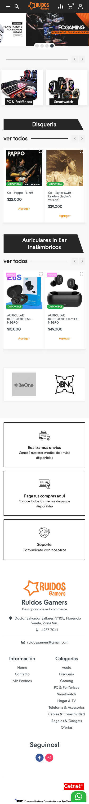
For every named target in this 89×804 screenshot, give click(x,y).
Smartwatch (66, 694)
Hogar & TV (66, 701)
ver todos (15, 138)
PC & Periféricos (66, 687)
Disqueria (66, 674)
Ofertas (66, 727)
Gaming (66, 681)
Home (22, 667)
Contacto (22, 674)
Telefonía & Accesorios (67, 707)
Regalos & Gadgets (66, 721)
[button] (37, 46)
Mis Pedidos (22, 681)
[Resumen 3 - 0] (40, 151)
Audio (66, 667)
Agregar (24, 208)
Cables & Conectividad (66, 714)
